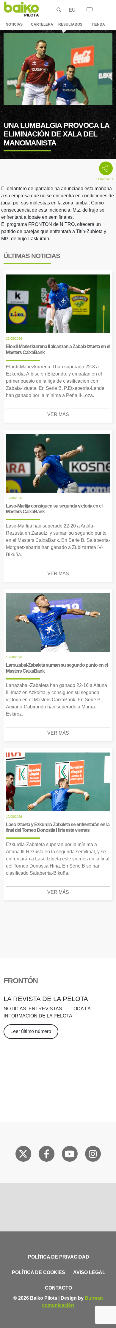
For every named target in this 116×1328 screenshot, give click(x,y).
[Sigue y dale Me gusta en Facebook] (46, 1155)
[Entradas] (86, 9)
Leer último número (30, 1031)
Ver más (58, 414)
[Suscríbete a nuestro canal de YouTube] (70, 1155)
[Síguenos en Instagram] (93, 1155)
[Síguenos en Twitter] (23, 1155)
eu (70, 10)
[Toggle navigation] (103, 11)
